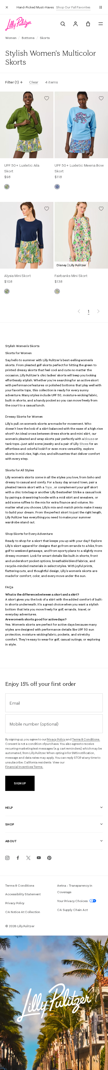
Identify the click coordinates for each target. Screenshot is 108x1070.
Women (10, 38)
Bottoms (28, 38)
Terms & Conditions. (86, 739)
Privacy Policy (56, 739)
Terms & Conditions (19, 885)
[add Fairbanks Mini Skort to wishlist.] (101, 208)
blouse (89, 439)
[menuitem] (63, 23)
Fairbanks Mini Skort (71, 275)
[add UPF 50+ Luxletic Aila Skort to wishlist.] (46, 98)
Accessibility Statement (23, 894)
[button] (100, 7)
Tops (48, 487)
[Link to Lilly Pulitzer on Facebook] (18, 858)
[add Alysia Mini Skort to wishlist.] (46, 208)
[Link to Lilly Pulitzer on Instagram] (7, 858)
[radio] (6, 186)
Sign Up (20, 783)
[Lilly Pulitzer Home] (18, 23)
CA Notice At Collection (22, 912)
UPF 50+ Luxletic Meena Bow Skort (79, 168)
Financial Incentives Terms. (24, 767)
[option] (26, 125)
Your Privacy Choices (72, 901)
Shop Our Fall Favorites (73, 7)
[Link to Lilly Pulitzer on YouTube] (39, 858)
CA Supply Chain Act (72, 910)
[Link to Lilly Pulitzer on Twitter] (28, 858)
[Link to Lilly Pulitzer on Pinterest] (49, 858)
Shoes (84, 444)
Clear (33, 82)
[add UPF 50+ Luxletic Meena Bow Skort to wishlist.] (101, 98)
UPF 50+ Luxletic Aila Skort (21, 168)
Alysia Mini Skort (17, 275)
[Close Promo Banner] (7, 7)
